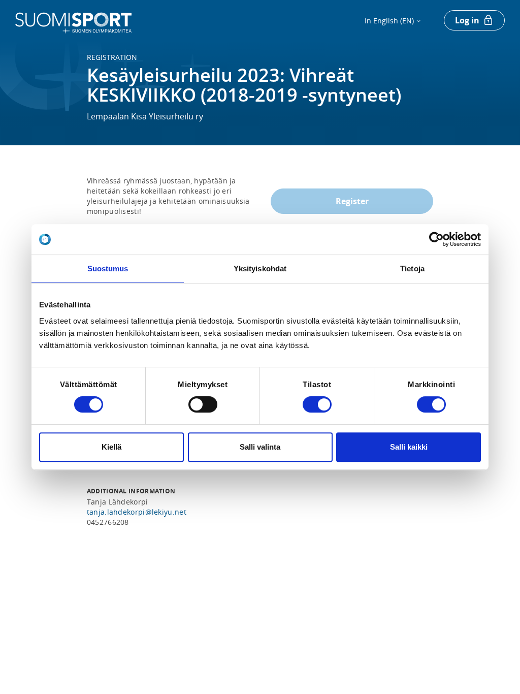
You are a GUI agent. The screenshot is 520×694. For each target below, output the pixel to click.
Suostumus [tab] (107, 268)
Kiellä (111, 447)
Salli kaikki (409, 447)
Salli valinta (260, 447)
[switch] (202, 404)
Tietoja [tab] (412, 268)
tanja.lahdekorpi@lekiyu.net (136, 512)
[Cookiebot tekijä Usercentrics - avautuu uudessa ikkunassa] (436, 239)
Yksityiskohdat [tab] (260, 268)
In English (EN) (389, 20)
